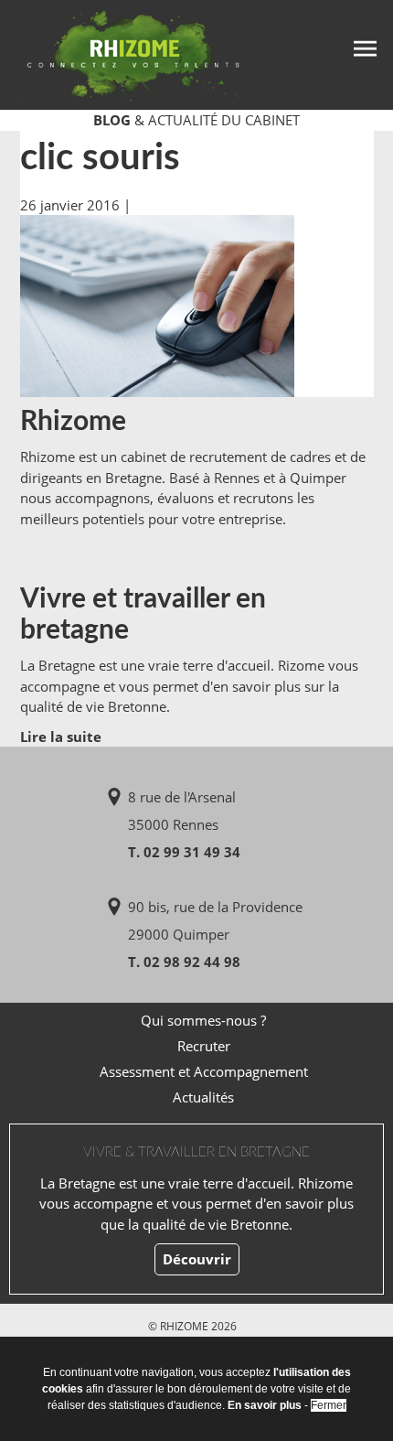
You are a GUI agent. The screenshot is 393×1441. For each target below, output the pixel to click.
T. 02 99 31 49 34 (184, 852)
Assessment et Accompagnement (204, 1071)
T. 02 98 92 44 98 (184, 961)
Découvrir (197, 1259)
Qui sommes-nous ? (203, 1020)
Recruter (203, 1046)
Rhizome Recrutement (120, 52)
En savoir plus (265, 1405)
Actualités (203, 1097)
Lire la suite (60, 736)
